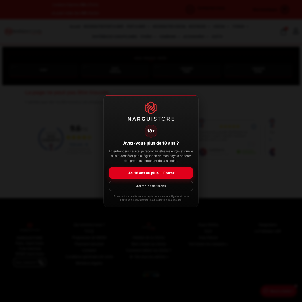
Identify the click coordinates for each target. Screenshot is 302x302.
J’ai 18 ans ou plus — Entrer (151, 173)
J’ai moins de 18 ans (151, 186)
